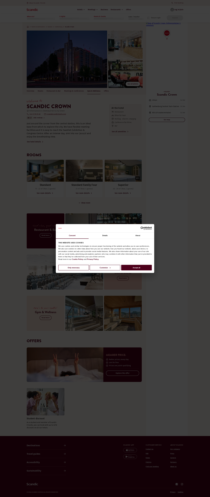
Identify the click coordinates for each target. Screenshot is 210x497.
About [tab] (137, 235)
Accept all (136, 267)
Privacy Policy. (93, 259)
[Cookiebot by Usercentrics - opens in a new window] (142, 228)
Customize (104, 267)
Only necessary (74, 267)
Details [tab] (105, 235)
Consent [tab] (72, 235)
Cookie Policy (77, 259)
